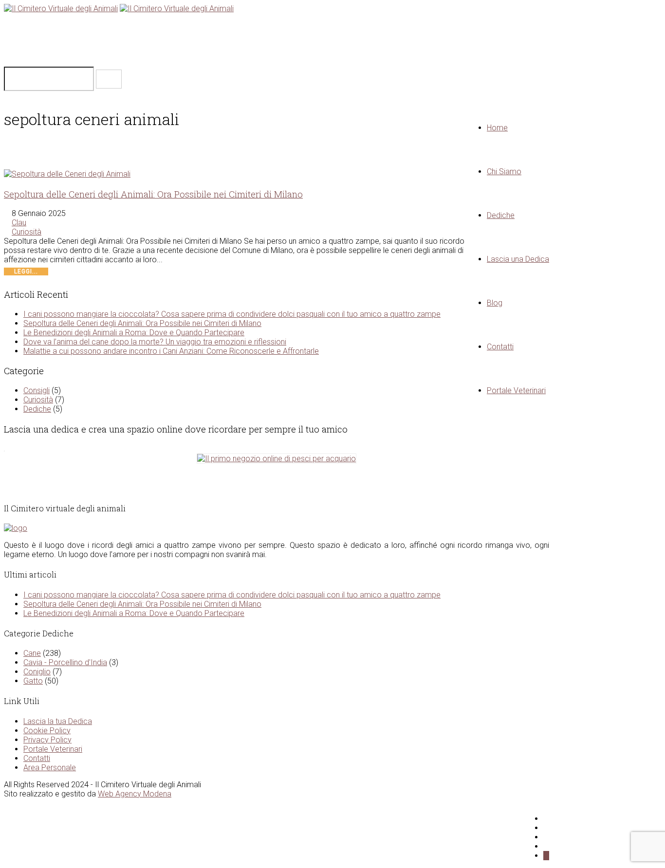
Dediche (37, 409)
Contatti (36, 758)
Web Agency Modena (134, 793)
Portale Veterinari (52, 749)
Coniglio (37, 671)
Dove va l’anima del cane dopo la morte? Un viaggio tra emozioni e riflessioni (154, 341)
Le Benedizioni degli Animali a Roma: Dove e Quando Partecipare (133, 332)
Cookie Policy (47, 730)
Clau (19, 222)
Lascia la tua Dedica (57, 721)
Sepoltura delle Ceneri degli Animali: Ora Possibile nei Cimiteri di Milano (153, 194)
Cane (32, 653)
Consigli (36, 390)
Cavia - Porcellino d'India (65, 662)
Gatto (33, 681)
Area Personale (49, 767)
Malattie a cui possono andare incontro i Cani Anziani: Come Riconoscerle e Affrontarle (171, 351)
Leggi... (26, 271)
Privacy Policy (47, 739)
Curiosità (26, 231)
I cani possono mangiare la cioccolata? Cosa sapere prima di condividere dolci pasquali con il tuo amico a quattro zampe (232, 314)
